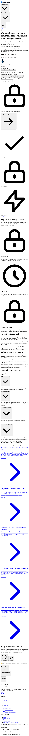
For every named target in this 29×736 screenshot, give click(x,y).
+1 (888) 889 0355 (9, 710)
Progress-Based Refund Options (10, 722)
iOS (4, 699)
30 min (14, 69)
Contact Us (5, 706)
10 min (2, 69)
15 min (6, 69)
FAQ (4, 717)
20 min (10, 69)
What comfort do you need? (9, 74)
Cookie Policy (6, 721)
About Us (5, 705)
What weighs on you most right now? (11, 78)
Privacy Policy (6, 718)
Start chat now (4, 660)
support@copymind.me (10, 712)
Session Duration (4, 68)
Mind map (11, 660)
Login (2, 28)
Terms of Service (7, 719)
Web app (5, 700)
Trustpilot (3, 216)
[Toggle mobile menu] (1, 29)
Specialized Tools (7, 708)
